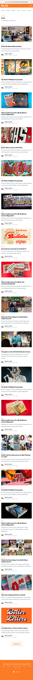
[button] (30, 5)
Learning (23, 10)
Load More (16, 644)
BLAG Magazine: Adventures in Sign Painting (14, 664)
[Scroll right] (31, 10)
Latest (3, 10)
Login (3, 666)
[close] (31, 2)
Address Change (17, 666)
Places (29, 10)
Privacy (24, 666)
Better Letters (8, 53)
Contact (29, 666)
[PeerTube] (17, 671)
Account (9, 666)
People (8, 10)
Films (18, 10)
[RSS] (19, 671)
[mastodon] (14, 671)
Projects (13, 10)
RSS (16, 668)
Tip (19, 668)
